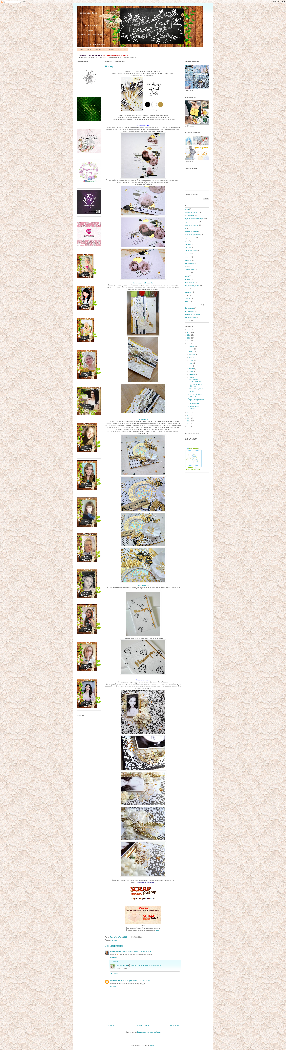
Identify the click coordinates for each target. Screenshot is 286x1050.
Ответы (115, 961)
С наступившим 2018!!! (193, 407)
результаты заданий (192, 285)
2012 (189, 426)
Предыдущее (174, 1025)
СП (186, 295)
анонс (187, 209)
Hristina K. (114, 981)
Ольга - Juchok (115, 951)
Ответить (113, 957)
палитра (114, 940)
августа (192, 357)
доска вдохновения (191, 231)
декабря (192, 346)
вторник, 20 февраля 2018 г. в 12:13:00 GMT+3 (134, 981)
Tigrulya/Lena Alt (143, 419)
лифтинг (188, 257)
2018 (189, 343)
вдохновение (189, 215)
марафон (188, 260)
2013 (189, 424)
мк (186, 266)
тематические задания (192, 305)
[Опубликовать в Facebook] (139, 937)
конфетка (188, 244)
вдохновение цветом (192, 225)
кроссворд (188, 247)
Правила (111, 49)
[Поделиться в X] (137, 937)
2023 (189, 329)
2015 (189, 418)
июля (191, 360)
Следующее (111, 1025)
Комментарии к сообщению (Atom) (149, 1032)
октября (192, 352)
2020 (189, 338)
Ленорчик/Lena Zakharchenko (143, 283)
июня (191, 363)
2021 (189, 335)
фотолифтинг (189, 311)
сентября (192, 354)
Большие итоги (193, 403)
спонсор (187, 298)
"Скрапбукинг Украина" (145, 882)
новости (187, 273)
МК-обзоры (122, 49)
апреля (191, 369)
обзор (187, 276)
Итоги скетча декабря (195, 389)
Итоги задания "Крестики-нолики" (195, 380)
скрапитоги (188, 292)
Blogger (152, 1045)
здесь (158, 930)
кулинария (188, 254)
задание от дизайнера (192, 234)
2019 (189, 341)
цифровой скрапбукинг (192, 314)
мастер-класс (189, 263)
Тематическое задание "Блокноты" (196, 400)
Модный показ (190, 270)
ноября (191, 349)
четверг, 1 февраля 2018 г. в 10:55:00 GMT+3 (146, 965)
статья (187, 301)
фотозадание (189, 308)
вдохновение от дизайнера (194, 218)
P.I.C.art (187, 321)
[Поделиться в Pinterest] (141, 937)
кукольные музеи (191, 250)
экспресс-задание (191, 317)
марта (191, 371)
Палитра (191, 392)
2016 (189, 415)
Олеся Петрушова (143, 586)
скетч (187, 289)
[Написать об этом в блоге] (135, 937)
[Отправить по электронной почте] (132, 937)
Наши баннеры (100, 49)
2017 (189, 412)
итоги (186, 241)
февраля (192, 374)
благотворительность (192, 212)
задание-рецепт (190, 238)
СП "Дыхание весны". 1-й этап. (195, 395)
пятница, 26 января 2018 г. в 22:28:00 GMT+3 (137, 951)
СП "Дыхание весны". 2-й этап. (195, 385)
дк (185, 228)
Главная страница (85, 49)
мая (190, 366)
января (191, 377)
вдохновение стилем (192, 222)
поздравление (189, 282)
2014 (189, 421)
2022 (189, 332)
